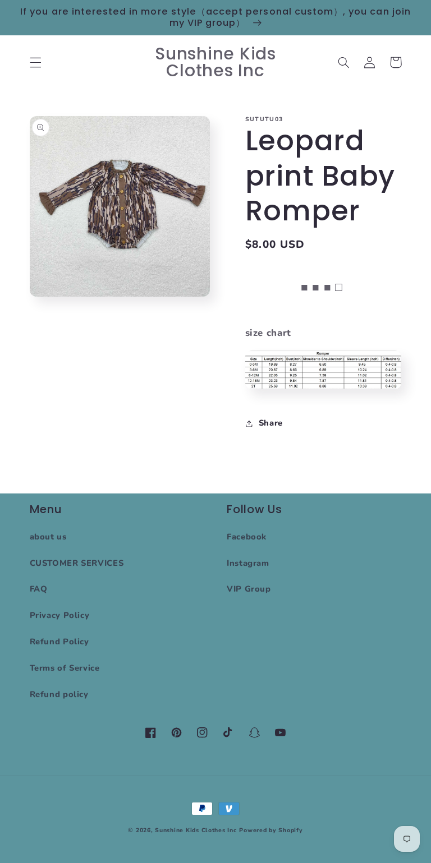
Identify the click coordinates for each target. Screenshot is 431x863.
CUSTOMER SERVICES (77, 563)
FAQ (39, 588)
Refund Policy (59, 641)
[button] (35, 62)
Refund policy (59, 694)
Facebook (247, 536)
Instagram (248, 563)
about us (48, 536)
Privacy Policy (60, 615)
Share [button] (271, 422)
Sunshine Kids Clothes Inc (195, 830)
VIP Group (249, 588)
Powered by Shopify (270, 830)
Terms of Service (65, 667)
